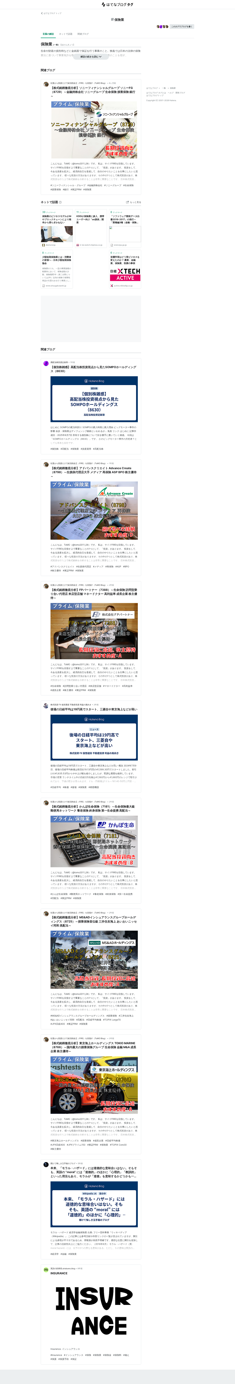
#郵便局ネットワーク (80, 894)
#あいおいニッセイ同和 (62, 1019)
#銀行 (66, 189)
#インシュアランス (73, 1355)
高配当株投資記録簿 (59, 362)
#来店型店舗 (95, 686)
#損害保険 (56, 189)
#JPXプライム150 (76, 1144)
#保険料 (117, 1355)
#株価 (66, 787)
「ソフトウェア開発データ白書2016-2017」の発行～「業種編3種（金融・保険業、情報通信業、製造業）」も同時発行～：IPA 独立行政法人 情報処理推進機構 (125, 219)
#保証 (74, 1359)
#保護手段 (63, 1359)
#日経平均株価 (93, 1019)
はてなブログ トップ (52, 13)
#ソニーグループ (112, 185)
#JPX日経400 (58, 1023)
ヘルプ (171, 92)
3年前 (111, 1038)
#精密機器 (94, 787)
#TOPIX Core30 (118, 1144)
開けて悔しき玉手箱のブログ (63, 1163)
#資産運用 (86, 448)
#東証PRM (76, 189)
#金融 (64, 1254)
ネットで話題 (65, 33)
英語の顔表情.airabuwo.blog (63, 1268)
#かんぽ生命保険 (59, 894)
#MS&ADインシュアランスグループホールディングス (78, 1015)
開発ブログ (180, 92)
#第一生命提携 (125, 894)
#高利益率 (127, 686)
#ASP (118, 566)
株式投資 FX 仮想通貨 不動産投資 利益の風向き (71, 704)
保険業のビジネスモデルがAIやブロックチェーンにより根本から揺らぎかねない (56, 219)
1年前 (72, 362)
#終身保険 (110, 894)
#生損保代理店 (83, 566)
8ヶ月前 (112, 83)
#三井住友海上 (126, 1015)
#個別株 (55, 448)
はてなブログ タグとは (156, 92)
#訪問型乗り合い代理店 (75, 686)
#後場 (74, 787)
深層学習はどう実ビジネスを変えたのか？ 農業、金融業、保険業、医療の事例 (125, 260)
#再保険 (109, 566)
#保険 (88, 1355)
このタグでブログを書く (181, 26)
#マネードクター (111, 686)
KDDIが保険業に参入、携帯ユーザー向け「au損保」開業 (90, 219)
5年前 (80, 1163)
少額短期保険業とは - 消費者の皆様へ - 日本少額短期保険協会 (56, 260)
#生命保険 (128, 185)
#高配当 (65, 448)
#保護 (53, 1359)
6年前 (80, 1268)
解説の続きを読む (89, 56)
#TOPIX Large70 (112, 1019)
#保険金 (107, 1355)
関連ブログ (83, 33)
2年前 (111, 585)
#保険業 (87, 189)
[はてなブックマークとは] (60, 202)
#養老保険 (98, 894)
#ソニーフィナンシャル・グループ (68, 185)
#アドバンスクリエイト (62, 566)
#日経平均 (56, 787)
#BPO (126, 566)
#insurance (56, 1355)
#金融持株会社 (94, 185)
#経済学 (55, 1254)
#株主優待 (56, 570)
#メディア (98, 566)
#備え (126, 1355)
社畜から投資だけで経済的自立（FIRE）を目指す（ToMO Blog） (79, 83)
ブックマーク (49, 212)
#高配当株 (98, 448)
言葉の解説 (48, 33)
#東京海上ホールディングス (65, 1140)
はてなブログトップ (155, 95)
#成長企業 (56, 690)
